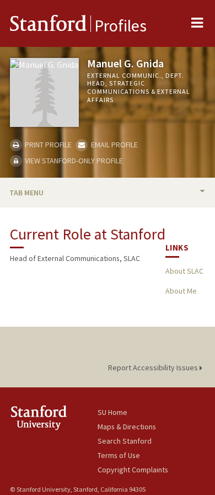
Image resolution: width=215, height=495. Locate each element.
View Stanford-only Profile (73, 161)
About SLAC (184, 271)
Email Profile (113, 145)
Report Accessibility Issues (154, 367)
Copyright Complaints (133, 470)
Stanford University (54, 417)
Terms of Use (119, 455)
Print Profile (47, 145)
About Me (181, 291)
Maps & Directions (127, 427)
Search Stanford (125, 441)
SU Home (112, 412)
